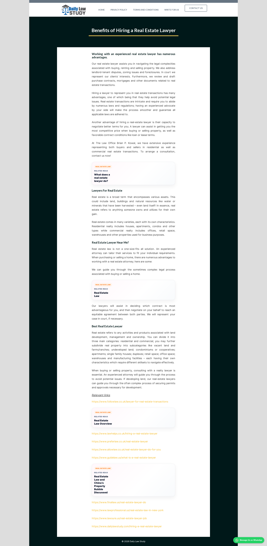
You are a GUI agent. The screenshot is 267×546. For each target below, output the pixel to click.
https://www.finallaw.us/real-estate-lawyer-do (119, 502)
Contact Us (196, 8)
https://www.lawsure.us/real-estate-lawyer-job (119, 518)
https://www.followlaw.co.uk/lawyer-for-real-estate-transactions (130, 401)
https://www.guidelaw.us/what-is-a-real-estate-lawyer (124, 457)
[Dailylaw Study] (74, 10)
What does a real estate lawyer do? (102, 177)
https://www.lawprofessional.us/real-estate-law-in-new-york (128, 510)
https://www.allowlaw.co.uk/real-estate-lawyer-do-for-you (126, 449)
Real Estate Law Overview (103, 422)
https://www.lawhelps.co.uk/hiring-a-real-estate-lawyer (124, 433)
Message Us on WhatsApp (251, 540)
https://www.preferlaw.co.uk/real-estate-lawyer (120, 441)
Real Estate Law (101, 294)
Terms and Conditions (146, 9)
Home (101, 9)
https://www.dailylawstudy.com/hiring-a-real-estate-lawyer (127, 526)
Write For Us (171, 9)
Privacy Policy (119, 9)
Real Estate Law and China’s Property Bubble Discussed (101, 484)
